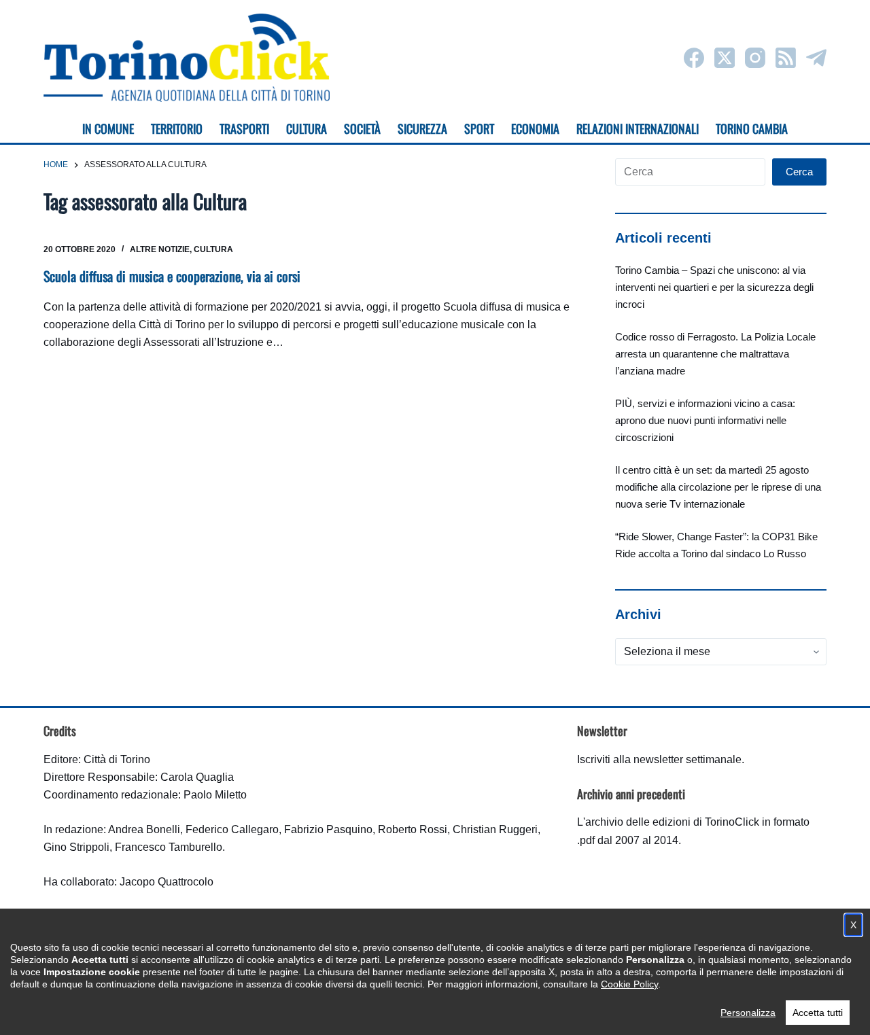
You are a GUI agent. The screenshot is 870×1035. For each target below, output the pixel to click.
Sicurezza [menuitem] (422, 128)
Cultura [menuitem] (306, 128)
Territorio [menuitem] (177, 128)
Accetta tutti (818, 1012)
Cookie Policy (629, 984)
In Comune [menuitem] (108, 128)
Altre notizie (160, 249)
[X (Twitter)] (724, 58)
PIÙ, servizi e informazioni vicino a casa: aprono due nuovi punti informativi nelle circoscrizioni (705, 420)
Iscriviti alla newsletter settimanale (659, 759)
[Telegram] (816, 58)
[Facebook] (694, 58)
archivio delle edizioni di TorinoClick (672, 822)
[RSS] (786, 58)
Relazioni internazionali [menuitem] (637, 128)
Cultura (213, 249)
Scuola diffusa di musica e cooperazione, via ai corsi (172, 276)
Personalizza (748, 1012)
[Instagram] (755, 58)
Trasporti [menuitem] (244, 128)
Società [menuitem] (362, 128)
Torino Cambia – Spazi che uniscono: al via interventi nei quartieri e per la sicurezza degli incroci (714, 287)
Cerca (799, 171)
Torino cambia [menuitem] (752, 128)
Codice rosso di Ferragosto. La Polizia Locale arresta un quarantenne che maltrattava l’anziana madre (715, 353)
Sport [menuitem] (479, 128)
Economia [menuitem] (535, 128)
